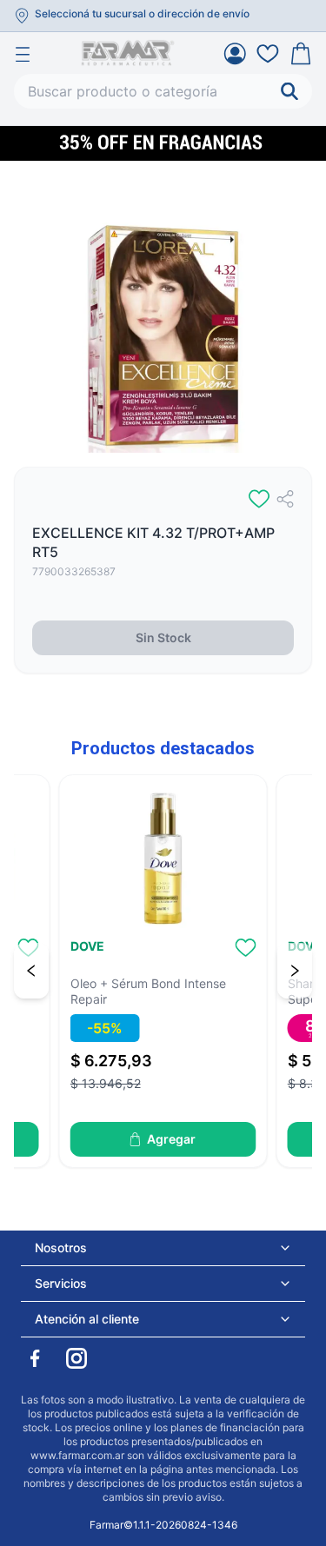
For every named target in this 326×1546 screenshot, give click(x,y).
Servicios (61, 1283)
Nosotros (61, 1247)
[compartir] (285, 499)
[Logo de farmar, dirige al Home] (128, 53)
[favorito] (259, 498)
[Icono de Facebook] (35, 1358)
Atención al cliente (87, 1318)
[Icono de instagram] (76, 1358)
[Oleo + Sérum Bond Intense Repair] (163, 858)
